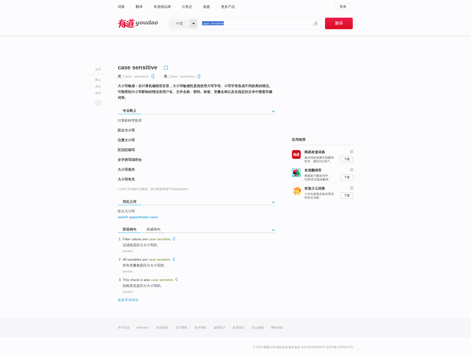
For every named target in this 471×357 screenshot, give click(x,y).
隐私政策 (282, 347)
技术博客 (200, 327)
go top (98, 102)
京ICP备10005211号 (339, 347)
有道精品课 (162, 7)
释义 (98, 80)
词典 (121, 7)
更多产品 (228, 7)
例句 (98, 93)
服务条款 (294, 347)
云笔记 (187, 7)
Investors (143, 327)
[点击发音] (173, 239)
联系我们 (239, 327)
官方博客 (181, 327)
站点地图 (258, 327)
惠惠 (206, 7)
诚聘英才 (219, 327)
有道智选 (162, 327)
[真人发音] (153, 76)
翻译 (139, 7)
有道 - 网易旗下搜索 (138, 23)
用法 (98, 86)
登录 (343, 7)
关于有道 (124, 327)
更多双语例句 (128, 300)
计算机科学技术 (130, 120)
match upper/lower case (138, 217)
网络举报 (277, 327)
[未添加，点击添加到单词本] (167, 67)
